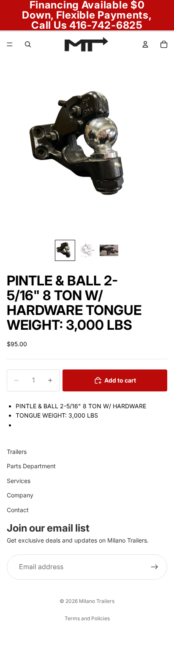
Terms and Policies (87, 618)
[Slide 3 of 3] (109, 250)
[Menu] (9, 44)
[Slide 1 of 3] (65, 250)
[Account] (145, 44)
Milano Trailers (96, 601)
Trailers (17, 451)
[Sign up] (154, 567)
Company (20, 495)
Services (18, 480)
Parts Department (31, 466)
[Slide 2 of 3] (87, 250)
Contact (18, 509)
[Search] (28, 44)
